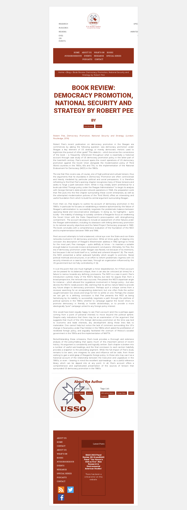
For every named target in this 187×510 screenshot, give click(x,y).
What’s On (99, 52)
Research (99, 56)
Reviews (98, 126)
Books (110, 52)
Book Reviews (88, 126)
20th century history (107, 393)
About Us (87, 52)
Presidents (104, 396)
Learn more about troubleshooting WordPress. (93, 488)
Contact (99, 59)
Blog (68, 72)
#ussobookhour (73, 56)
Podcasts (87, 59)
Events (88, 56)
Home (77, 52)
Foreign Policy (121, 393)
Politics (131, 393)
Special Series (113, 56)
